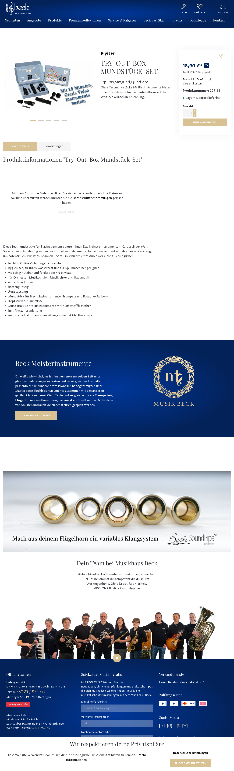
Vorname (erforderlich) (95, 717)
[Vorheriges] (5, 86)
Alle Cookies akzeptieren (190, 763)
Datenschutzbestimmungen (92, 198)
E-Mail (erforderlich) (94, 702)
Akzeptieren (67, 211)
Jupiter (108, 53)
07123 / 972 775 (31, 691)
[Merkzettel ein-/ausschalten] (222, 56)
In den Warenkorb (204, 122)
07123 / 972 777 (40, 728)
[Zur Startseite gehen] (19, 8)
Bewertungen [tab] (54, 146)
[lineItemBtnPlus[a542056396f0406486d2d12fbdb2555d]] (195, 111)
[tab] (20, 146)
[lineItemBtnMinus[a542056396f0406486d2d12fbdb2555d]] (195, 115)
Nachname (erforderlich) (96, 732)
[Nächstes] (91, 86)
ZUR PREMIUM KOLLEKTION (36, 415)
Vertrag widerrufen (18, 704)
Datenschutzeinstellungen (190, 753)
